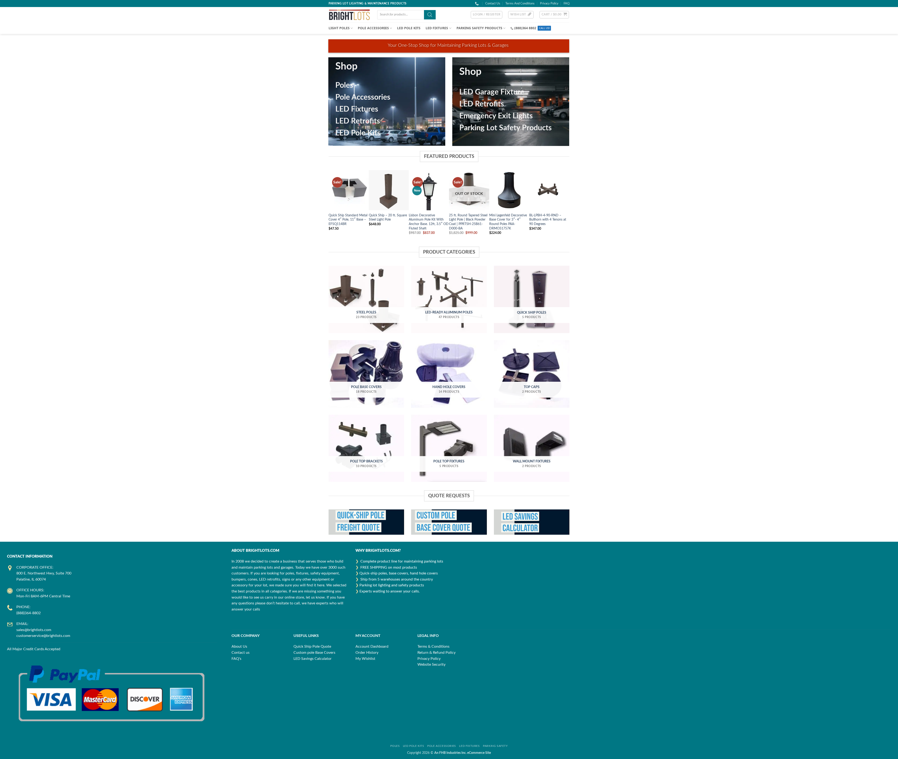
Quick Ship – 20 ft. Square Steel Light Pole (388, 218)
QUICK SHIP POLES (531, 312)
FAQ (566, 3)
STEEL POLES (366, 312)
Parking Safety (495, 745)
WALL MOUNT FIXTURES (531, 461)
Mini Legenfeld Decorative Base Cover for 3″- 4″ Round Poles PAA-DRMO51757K (508, 222)
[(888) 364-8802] (477, 3)
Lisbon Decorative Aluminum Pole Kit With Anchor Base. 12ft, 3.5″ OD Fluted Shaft (429, 222)
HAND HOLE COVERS (448, 387)
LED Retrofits (357, 121)
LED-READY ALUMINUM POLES (449, 312)
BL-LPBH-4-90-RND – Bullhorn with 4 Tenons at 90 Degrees (547, 220)
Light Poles (339, 28)
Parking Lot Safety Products (505, 128)
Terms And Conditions (520, 3)
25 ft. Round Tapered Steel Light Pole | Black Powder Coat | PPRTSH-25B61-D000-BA (468, 222)
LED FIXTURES (437, 28)
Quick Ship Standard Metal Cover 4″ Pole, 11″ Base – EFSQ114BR (348, 220)
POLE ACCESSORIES (373, 28)
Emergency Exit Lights (496, 116)
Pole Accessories (362, 97)
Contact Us (492, 3)
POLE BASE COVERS (366, 387)
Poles (344, 85)
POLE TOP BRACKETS (366, 461)
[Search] (430, 14)
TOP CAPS (532, 387)
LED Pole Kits (408, 28)
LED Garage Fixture (491, 92)
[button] (486, 14)
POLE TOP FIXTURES (448, 461)
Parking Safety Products (479, 28)
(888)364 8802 (525, 28)
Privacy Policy (549, 3)
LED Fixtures (356, 109)
